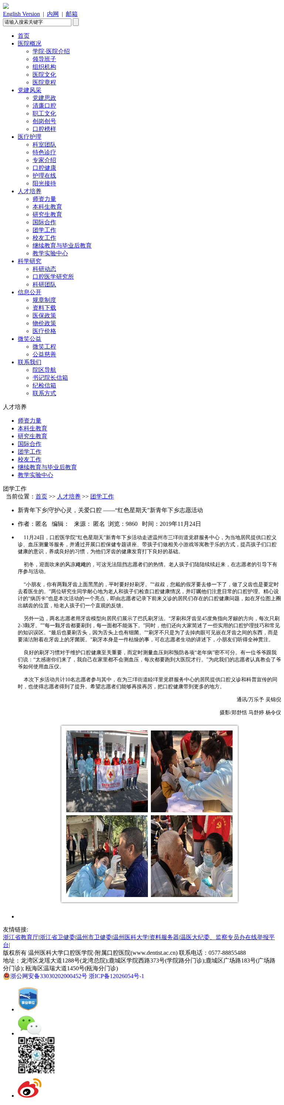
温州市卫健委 (94, 937)
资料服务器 (164, 937)
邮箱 (72, 14)
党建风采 (29, 90)
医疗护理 (29, 137)
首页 (24, 36)
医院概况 (29, 43)
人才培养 (29, 191)
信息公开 (29, 292)
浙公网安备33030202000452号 (49, 976)
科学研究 (29, 261)
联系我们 (29, 362)
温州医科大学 (130, 937)
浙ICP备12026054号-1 (118, 976)
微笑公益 (29, 339)
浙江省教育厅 (20, 937)
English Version (21, 14)
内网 (53, 14)
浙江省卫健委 (57, 937)
